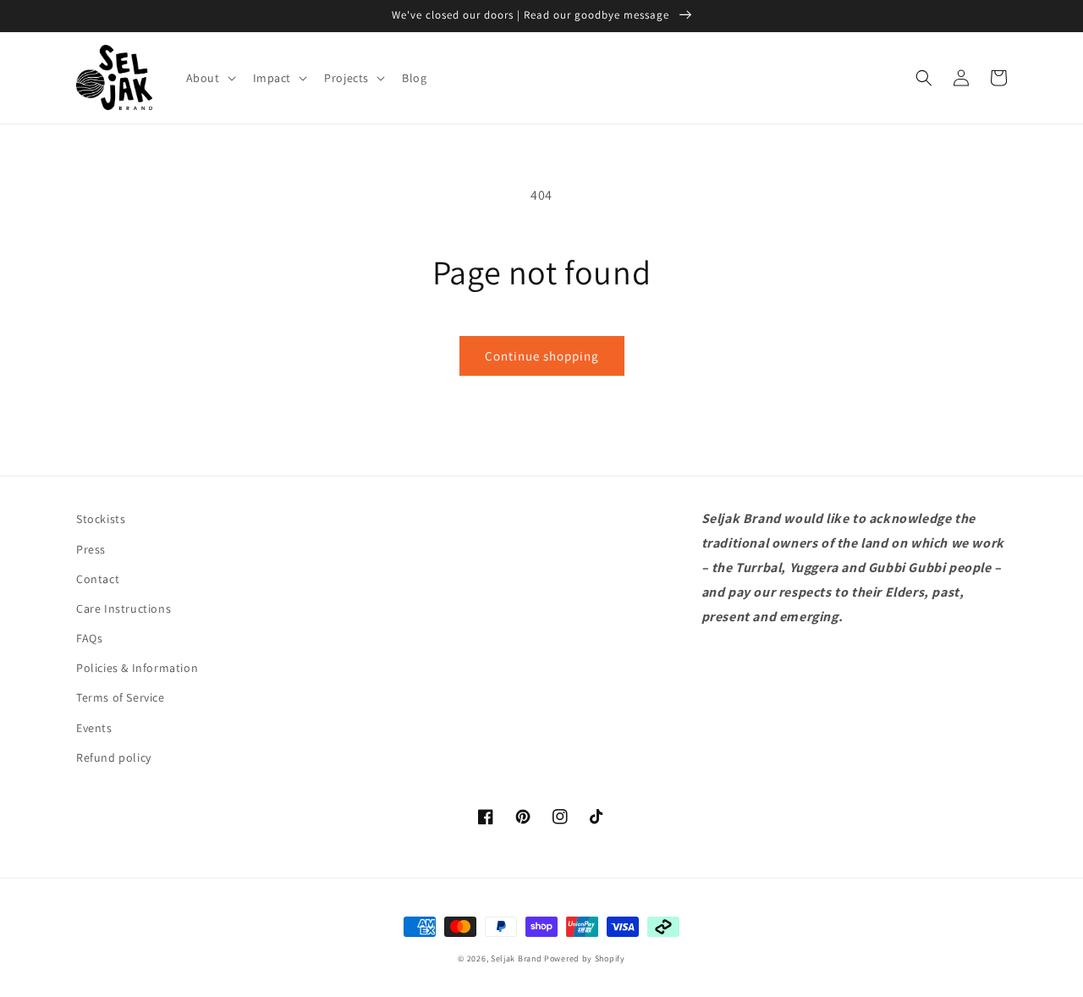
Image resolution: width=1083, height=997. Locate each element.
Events (94, 727)
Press (91, 549)
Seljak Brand (516, 958)
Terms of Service (120, 697)
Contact (97, 579)
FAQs (89, 638)
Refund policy (113, 757)
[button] (209, 78)
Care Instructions (123, 608)
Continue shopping (542, 356)
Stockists (100, 518)
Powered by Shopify (584, 958)
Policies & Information (137, 667)
